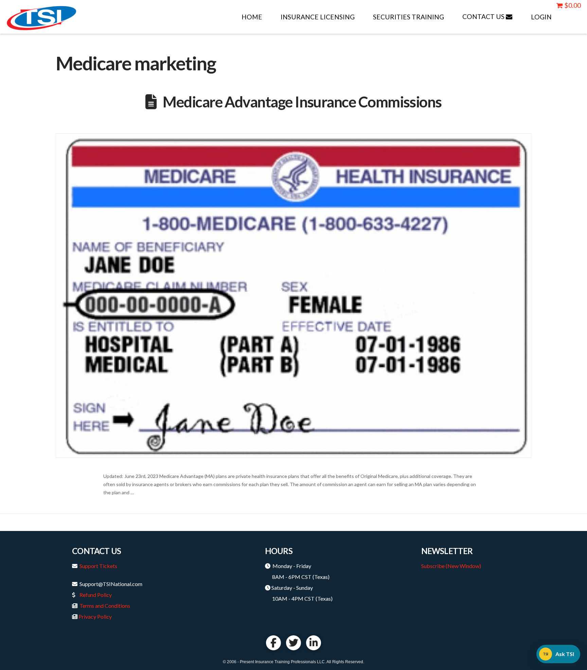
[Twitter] (293, 642)
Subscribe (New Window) (451, 566)
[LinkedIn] (313, 642)
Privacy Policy (95, 616)
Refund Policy (95, 594)
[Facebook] (273, 642)
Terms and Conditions (104, 605)
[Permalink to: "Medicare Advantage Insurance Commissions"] (293, 295)
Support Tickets (98, 566)
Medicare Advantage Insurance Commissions (302, 101)
